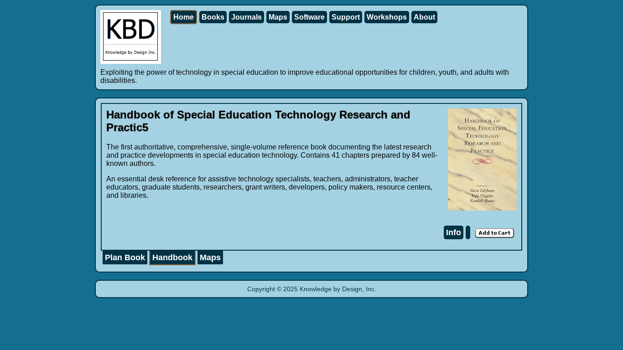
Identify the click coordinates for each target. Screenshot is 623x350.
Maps (278, 17)
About (424, 17)
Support (346, 17)
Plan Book (125, 257)
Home (183, 17)
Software (309, 17)
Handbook (172, 257)
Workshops (387, 17)
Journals (246, 17)
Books (213, 17)
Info (453, 232)
